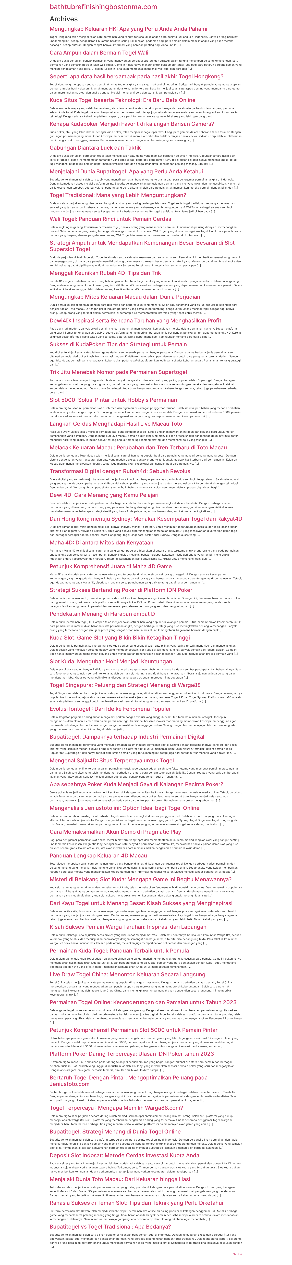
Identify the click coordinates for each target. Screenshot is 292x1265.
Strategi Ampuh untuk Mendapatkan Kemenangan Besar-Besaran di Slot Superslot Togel (142, 245)
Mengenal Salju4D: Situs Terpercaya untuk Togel (112, 760)
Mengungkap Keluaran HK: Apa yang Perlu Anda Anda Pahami (128, 28)
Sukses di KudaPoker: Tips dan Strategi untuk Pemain (118, 344)
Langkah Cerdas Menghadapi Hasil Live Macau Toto (116, 423)
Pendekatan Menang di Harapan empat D (102, 613)
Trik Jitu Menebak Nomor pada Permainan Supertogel (118, 372)
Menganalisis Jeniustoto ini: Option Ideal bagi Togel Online (125, 808)
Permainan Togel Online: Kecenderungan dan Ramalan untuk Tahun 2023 (143, 1002)
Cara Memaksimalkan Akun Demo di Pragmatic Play (115, 831)
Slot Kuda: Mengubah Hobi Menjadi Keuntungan (111, 661)
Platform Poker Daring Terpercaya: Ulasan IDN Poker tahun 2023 (132, 1053)
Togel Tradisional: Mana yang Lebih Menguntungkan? (118, 195)
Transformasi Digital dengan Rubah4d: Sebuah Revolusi (121, 471)
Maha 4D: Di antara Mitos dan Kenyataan (101, 542)
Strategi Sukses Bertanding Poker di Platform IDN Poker (121, 590)
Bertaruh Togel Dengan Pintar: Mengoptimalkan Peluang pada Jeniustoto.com (129, 1080)
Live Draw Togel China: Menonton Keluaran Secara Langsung (127, 974)
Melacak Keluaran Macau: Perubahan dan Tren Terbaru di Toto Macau (138, 447)
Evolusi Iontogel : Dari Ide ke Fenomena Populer (110, 709)
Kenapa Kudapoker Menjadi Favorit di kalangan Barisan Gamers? (132, 124)
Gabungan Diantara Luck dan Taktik (95, 147)
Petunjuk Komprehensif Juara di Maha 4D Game (111, 566)
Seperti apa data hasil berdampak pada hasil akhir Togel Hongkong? (137, 76)
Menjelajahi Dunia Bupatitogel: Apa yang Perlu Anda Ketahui (126, 171)
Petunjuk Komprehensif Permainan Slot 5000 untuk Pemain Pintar (133, 1030)
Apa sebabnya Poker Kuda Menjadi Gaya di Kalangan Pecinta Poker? (136, 784)
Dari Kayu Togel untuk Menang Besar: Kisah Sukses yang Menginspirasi (141, 903)
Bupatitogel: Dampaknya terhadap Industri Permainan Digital (127, 736)
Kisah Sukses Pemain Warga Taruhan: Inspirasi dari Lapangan (128, 926)
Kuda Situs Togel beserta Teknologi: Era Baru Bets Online (123, 100)
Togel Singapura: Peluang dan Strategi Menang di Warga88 (125, 685)
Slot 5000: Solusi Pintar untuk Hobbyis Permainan (113, 400)
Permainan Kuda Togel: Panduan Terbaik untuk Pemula (119, 950)
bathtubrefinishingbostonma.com (103, 7)
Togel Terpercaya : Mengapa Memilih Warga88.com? (116, 1107)
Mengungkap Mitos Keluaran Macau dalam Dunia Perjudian (125, 296)
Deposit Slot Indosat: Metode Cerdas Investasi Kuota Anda (124, 1155)
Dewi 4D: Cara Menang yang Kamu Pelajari (104, 495)
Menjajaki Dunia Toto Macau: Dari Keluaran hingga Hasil (121, 1179)
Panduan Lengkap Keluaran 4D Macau (98, 855)
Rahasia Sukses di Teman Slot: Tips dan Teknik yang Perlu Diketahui (136, 1202)
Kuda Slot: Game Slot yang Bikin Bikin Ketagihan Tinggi (120, 637)
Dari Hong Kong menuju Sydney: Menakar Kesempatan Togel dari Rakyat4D (146, 518)
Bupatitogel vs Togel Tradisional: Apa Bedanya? (110, 1226)
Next (237, 1254)
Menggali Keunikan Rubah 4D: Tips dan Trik (105, 273)
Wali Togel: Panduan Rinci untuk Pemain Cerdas (110, 219)
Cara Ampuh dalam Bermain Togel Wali (99, 52)
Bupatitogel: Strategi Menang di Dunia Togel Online (115, 1131)
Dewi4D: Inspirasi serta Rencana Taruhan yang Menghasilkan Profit (135, 320)
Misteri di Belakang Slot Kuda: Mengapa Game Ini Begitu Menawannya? (141, 879)
